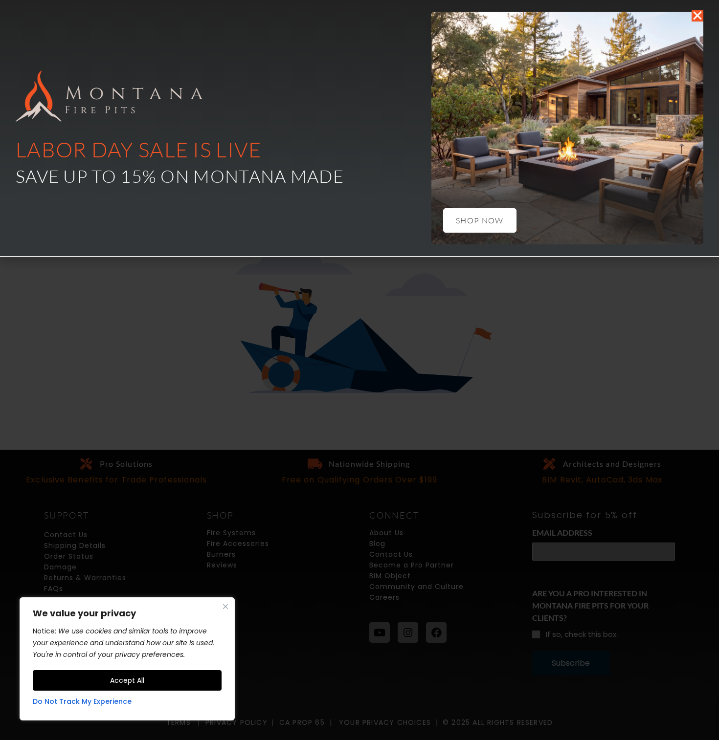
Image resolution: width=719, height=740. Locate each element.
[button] (697, 16)
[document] (359, 370)
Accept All (127, 680)
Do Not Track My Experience (82, 701)
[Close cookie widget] (225, 606)
